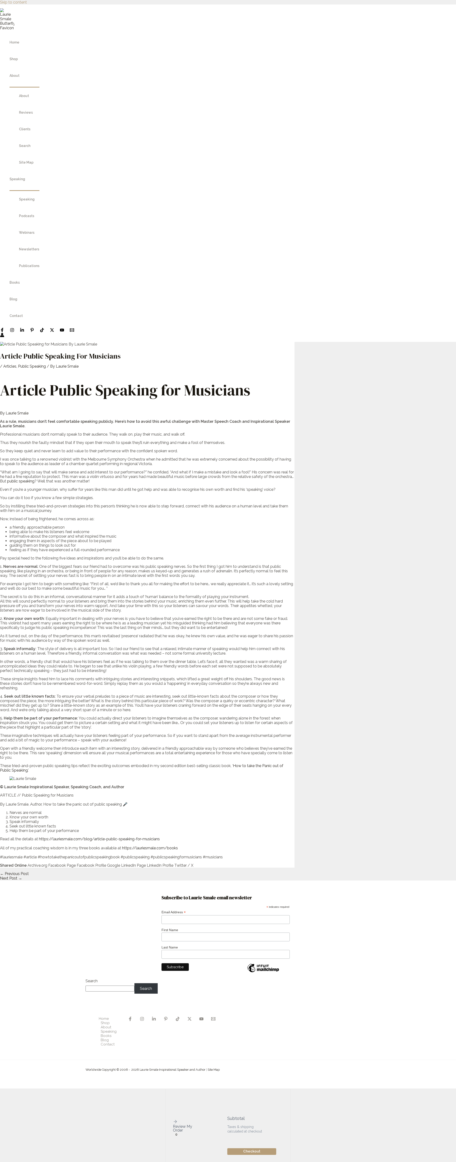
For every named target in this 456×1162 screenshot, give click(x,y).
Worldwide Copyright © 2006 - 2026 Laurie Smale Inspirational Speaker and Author (145, 1069)
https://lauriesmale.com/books (150, 848)
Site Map (26, 162)
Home (14, 42)
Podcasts (26, 216)
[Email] (213, 1019)
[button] (184, 1122)
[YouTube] (62, 331)
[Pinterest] (32, 331)
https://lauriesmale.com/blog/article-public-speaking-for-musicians (99, 839)
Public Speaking (32, 366)
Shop (14, 59)
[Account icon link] (2, 335)
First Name (170, 930)
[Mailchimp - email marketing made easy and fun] (263, 972)
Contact (16, 316)
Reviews (26, 112)
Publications (29, 266)
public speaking (20, 481)
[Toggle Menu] (24, 85)
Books (15, 282)
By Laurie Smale (14, 413)
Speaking (17, 179)
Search (24, 146)
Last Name (170, 947)
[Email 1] (72, 331)
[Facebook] (2, 331)
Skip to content (13, 2)
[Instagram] (12, 331)
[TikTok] (42, 331)
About (14, 76)
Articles (9, 366)
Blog (13, 299)
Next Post (11, 878)
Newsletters (29, 249)
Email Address (174, 912)
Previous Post (14, 873)
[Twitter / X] (52, 331)
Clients (24, 129)
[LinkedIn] (22, 331)
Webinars (26, 232)
